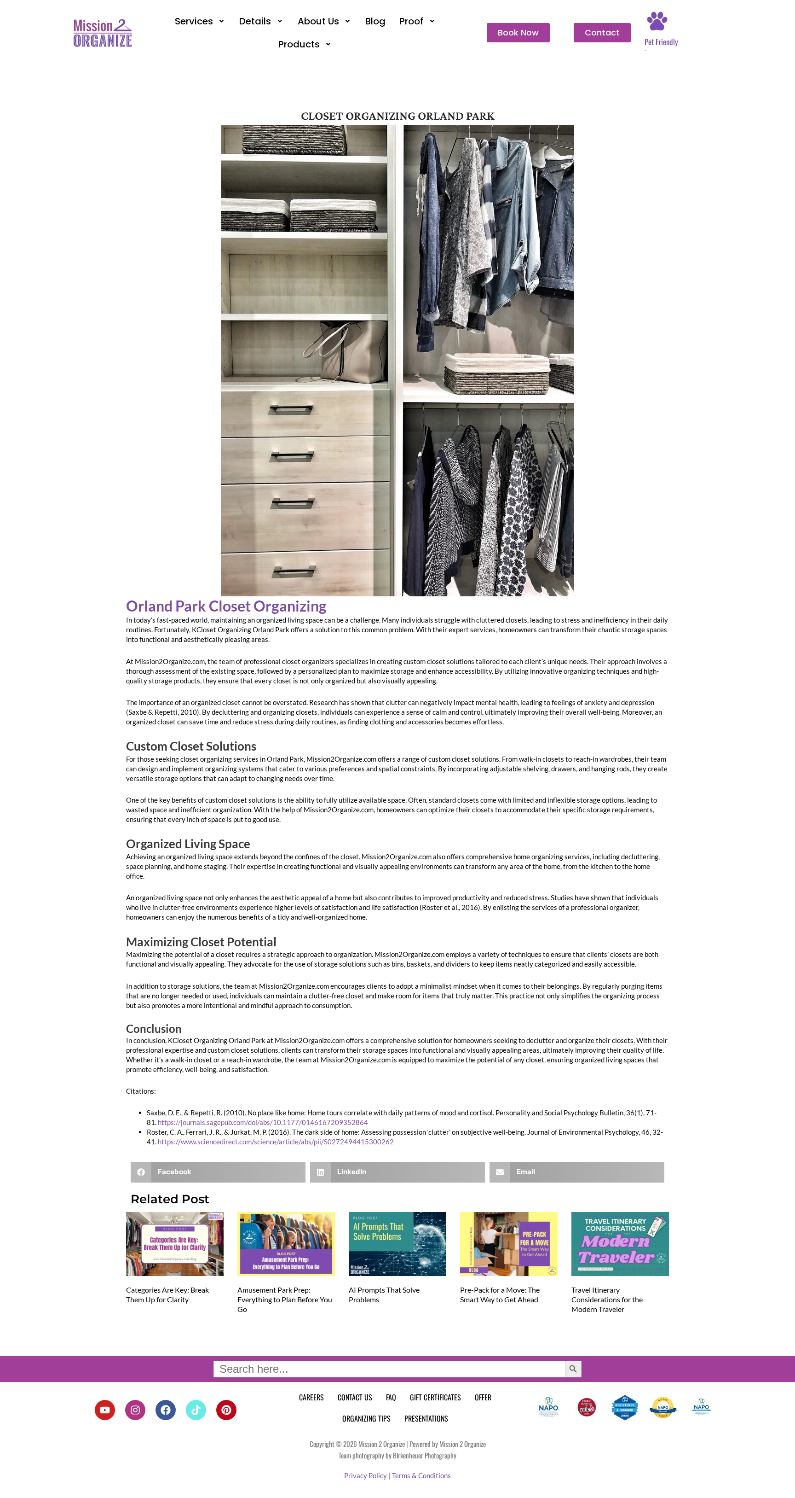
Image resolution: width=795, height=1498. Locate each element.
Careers (311, 1397)
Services (194, 21)
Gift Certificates (435, 1397)
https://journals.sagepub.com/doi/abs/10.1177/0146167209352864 (263, 1122)
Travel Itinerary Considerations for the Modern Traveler (607, 1299)
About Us (318, 21)
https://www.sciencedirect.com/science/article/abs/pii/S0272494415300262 (276, 1141)
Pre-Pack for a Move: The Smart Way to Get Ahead (500, 1294)
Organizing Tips (366, 1418)
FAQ (391, 1397)
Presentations (426, 1418)
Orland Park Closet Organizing (227, 606)
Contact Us (355, 1397)
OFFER (483, 1397)
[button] (200, 21)
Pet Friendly (661, 41)
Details (255, 21)
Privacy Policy (365, 1475)
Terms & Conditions (421, 1475)
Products (299, 44)
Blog (375, 21)
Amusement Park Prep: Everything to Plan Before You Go (284, 1299)
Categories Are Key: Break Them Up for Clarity (167, 1294)
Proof (411, 21)
